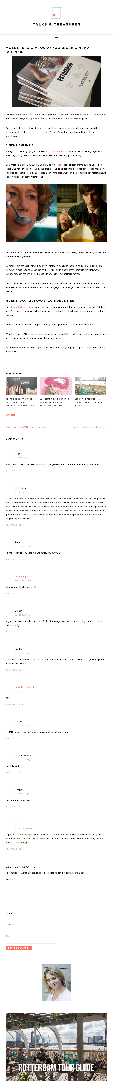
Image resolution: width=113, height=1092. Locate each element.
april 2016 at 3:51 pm (23, 458)
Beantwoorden (14, 471)
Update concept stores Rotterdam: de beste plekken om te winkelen (20, 402)
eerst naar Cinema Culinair (57, 151)
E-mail (10, 924)
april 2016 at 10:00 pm (23, 794)
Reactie (10, 879)
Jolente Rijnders (23, 576)
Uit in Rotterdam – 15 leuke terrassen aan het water (89, 402)
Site (8, 936)
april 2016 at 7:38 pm (23, 581)
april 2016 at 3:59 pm (23, 492)
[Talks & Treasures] (56, 30)
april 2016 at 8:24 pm (23, 760)
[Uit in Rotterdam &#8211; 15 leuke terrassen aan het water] (90, 386)
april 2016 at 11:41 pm (23, 691)
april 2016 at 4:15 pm (23, 546)
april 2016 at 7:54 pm (23, 615)
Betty (18, 824)
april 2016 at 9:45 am (23, 726)
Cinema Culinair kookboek (23, 307)
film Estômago (42, 132)
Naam (9, 913)
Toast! (59, 164)
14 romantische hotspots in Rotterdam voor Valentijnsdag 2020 (55, 402)
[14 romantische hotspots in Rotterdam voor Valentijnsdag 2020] (56, 386)
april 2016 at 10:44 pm (23, 828)
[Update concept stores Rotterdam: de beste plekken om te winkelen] (21, 386)
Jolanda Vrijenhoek (24, 687)
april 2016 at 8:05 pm (23, 653)
